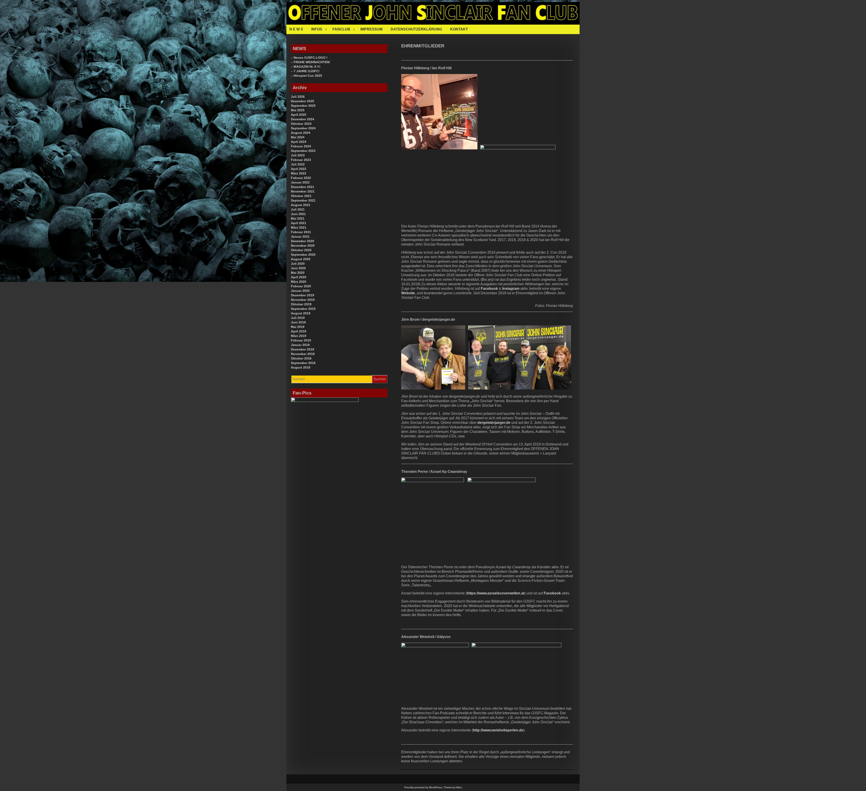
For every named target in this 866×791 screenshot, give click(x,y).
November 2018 (303, 354)
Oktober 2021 (301, 196)
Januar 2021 (300, 236)
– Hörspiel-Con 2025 (306, 75)
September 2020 (303, 254)
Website (408, 293)
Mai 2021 (297, 218)
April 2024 (298, 142)
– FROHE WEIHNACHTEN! (310, 62)
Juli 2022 (298, 164)
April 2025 (298, 114)
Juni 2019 (298, 322)
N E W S (296, 29)
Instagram (510, 288)
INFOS (316, 29)
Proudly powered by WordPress (423, 787)
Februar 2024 (301, 146)
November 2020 (303, 245)
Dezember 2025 (302, 101)
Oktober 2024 (301, 123)
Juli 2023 (298, 155)
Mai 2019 (297, 327)
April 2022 (298, 169)
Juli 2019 (298, 318)
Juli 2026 (298, 96)
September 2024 (303, 128)
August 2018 (300, 367)
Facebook (489, 288)
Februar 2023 (301, 160)
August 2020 (300, 259)
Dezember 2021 (302, 187)
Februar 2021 (301, 232)
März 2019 (298, 336)
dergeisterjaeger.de (493, 422)
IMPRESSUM (371, 29)
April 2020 (298, 277)
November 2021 (303, 191)
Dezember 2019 (302, 295)
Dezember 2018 (302, 349)
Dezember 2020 (302, 241)
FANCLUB (341, 29)
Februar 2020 (301, 286)
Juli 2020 (298, 263)
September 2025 (303, 105)
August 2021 (300, 205)
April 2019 (298, 331)
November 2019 (303, 300)
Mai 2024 (297, 137)
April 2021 (298, 223)
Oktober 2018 (301, 358)
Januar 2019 (300, 345)
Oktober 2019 (301, 304)
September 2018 (303, 363)
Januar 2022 (300, 182)
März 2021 (298, 227)
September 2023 (303, 151)
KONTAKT (459, 29)
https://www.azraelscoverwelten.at (495, 593)
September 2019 (303, 309)
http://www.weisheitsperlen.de (498, 730)
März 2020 (298, 281)
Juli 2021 (298, 209)
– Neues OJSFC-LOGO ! (309, 57)
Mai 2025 (297, 110)
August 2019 (300, 313)
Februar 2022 (301, 178)
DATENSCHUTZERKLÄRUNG (416, 29)
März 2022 (298, 173)
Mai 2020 (297, 272)
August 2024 (300, 133)
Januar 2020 (300, 290)
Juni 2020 (298, 268)
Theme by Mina (453, 787)
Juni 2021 (298, 214)
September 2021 (303, 200)
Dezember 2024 (302, 119)
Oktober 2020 (301, 250)
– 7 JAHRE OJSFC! (305, 71)
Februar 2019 (301, 340)
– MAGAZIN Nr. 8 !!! (305, 66)
